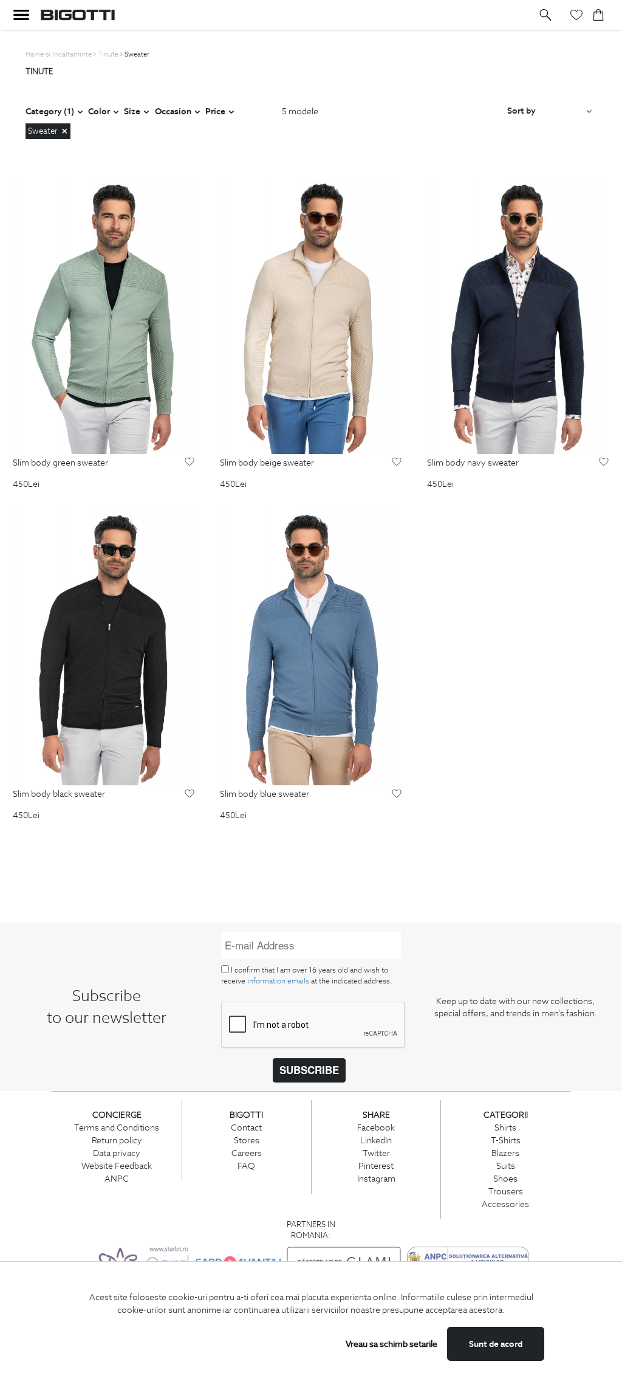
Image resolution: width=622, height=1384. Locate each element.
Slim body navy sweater (473, 463)
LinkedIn (376, 1140)
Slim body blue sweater (264, 794)
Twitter (376, 1153)
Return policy (117, 1140)
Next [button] (185, 317)
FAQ (246, 1165)
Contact (246, 1127)
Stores (246, 1140)
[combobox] (549, 111)
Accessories (505, 1204)
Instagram (376, 1178)
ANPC (116, 1178)
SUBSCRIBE (309, 1069)
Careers (246, 1153)
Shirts (505, 1127)
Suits (505, 1165)
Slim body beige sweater (267, 463)
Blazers (505, 1153)
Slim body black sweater (59, 794)
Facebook (376, 1127)
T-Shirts (506, 1140)
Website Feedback (116, 1165)
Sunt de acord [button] (495, 1343)
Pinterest (376, 1165)
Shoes (505, 1178)
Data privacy (116, 1153)
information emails (278, 980)
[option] (103, 316)
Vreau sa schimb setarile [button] (391, 1343)
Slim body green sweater (60, 463)
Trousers (505, 1191)
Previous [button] (22, 317)
